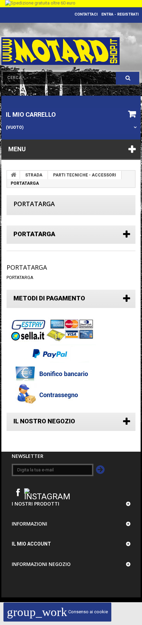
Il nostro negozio (44, 421)
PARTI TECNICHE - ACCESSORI (84, 175)
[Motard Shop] (60, 51)
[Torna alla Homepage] (13, 175)
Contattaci (86, 14)
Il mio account (31, 544)
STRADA (33, 175)
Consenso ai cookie (57, 611)
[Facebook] (18, 492)
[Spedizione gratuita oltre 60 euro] (71, 3)
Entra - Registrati (120, 14)
